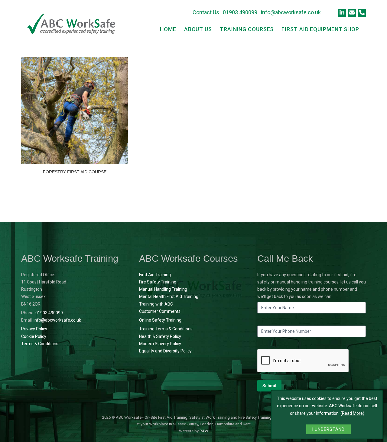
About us (198, 29)
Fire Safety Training (157, 282)
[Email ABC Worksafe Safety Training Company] (352, 13)
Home (168, 29)
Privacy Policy (34, 328)
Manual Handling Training (163, 289)
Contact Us (206, 12)
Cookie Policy (33, 336)
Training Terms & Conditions (166, 328)
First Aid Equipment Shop (320, 29)
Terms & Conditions (39, 343)
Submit (269, 385)
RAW (204, 431)
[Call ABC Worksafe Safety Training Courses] (362, 13)
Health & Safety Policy (160, 336)
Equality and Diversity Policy (165, 351)
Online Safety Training (160, 320)
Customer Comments (159, 311)
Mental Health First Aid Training (168, 296)
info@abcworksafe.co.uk (291, 12)
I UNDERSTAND (328, 429)
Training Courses (247, 29)
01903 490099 (240, 12)
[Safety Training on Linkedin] (342, 13)
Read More (352, 413)
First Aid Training (155, 274)
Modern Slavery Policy (160, 343)
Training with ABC (156, 304)
